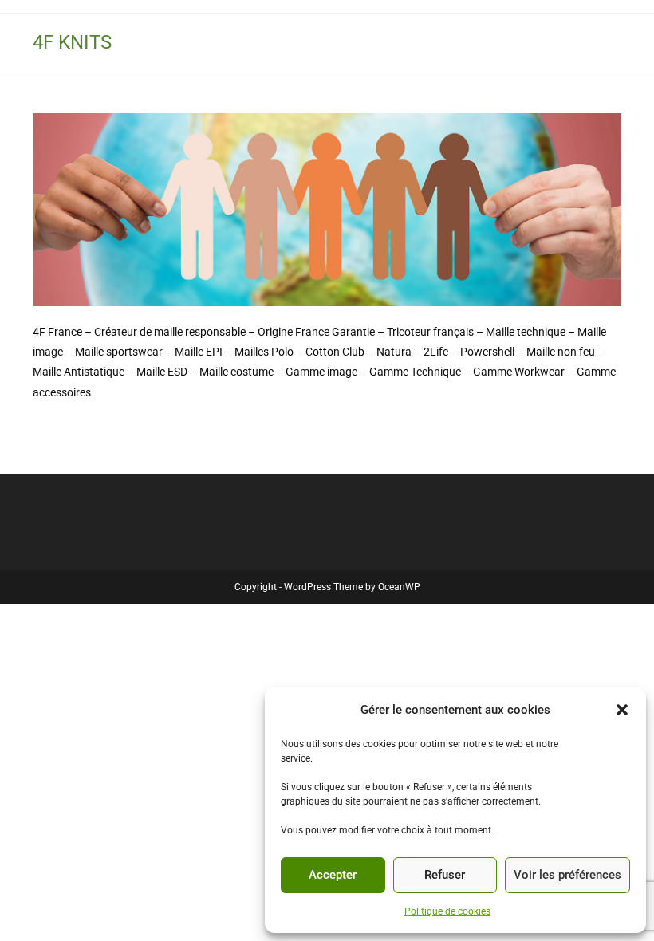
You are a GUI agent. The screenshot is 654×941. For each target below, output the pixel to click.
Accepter (333, 875)
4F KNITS (72, 42)
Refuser (444, 875)
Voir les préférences (567, 875)
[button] (622, 710)
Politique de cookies (447, 911)
